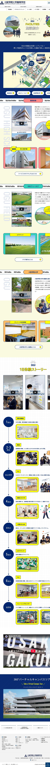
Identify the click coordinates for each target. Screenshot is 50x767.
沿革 (3, 742)
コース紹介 (29, 9)
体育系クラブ (18, 747)
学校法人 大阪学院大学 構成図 (7, 745)
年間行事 (43, 740)
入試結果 (27, 741)
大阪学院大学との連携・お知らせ (8, 748)
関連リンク (8, 764)
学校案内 (10, 9)
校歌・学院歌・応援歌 (6, 744)
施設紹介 (43, 738)
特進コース (18, 740)
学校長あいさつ (5, 740)
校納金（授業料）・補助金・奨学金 (32, 740)
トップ (3, 764)
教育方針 (3, 738)
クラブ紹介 (37, 9)
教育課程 (3, 746)
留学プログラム (44, 742)
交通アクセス (34, 760)
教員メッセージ (5, 741)
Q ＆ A (26, 742)
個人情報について (14, 764)
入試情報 (44, 9)
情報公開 (3, 749)
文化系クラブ (18, 748)
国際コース (18, 741)
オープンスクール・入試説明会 (31, 738)
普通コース (18, 738)
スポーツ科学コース (19, 742)
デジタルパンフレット (19, 9)
